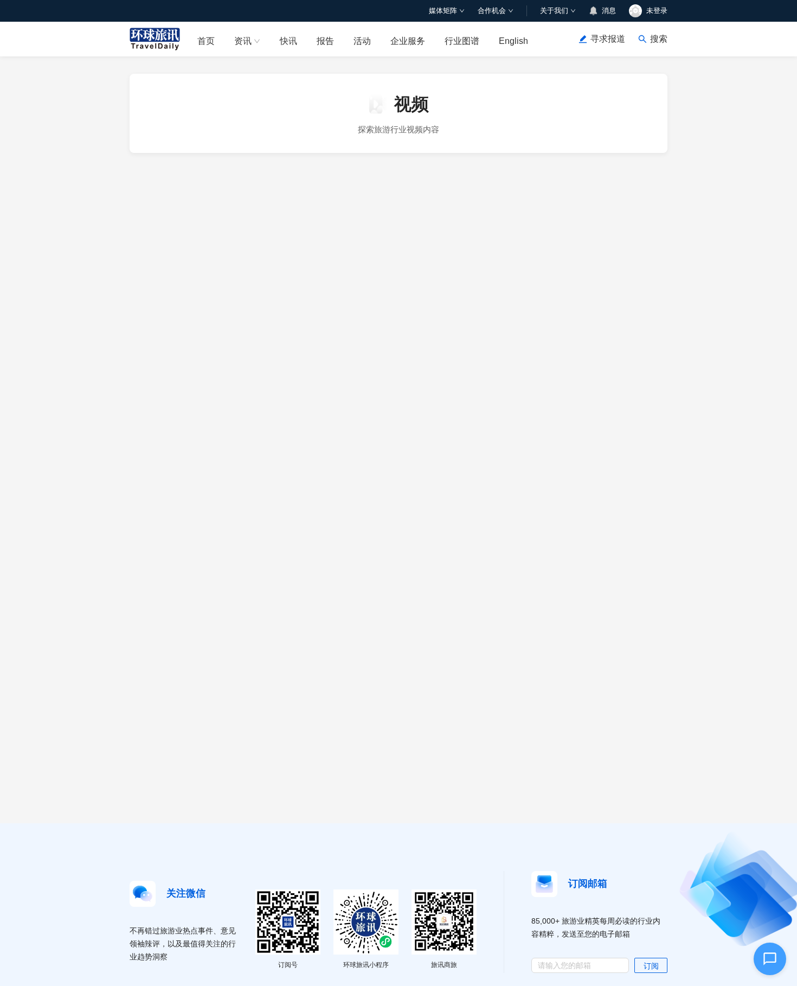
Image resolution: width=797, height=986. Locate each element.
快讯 (288, 41)
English (513, 41)
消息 (609, 11)
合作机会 (492, 11)
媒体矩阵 (443, 11)
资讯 (243, 41)
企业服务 (407, 41)
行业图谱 (462, 41)
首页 (206, 41)
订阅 (651, 966)
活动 (362, 41)
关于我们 (554, 11)
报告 (325, 41)
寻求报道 (607, 38)
